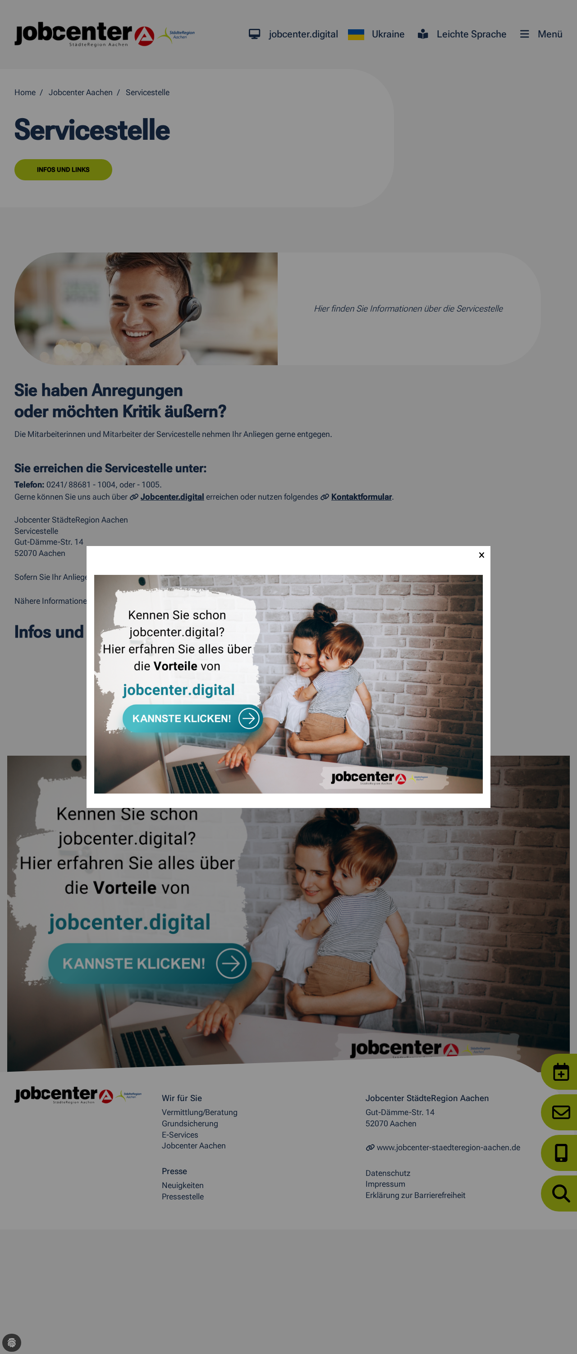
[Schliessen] (481, 555)
